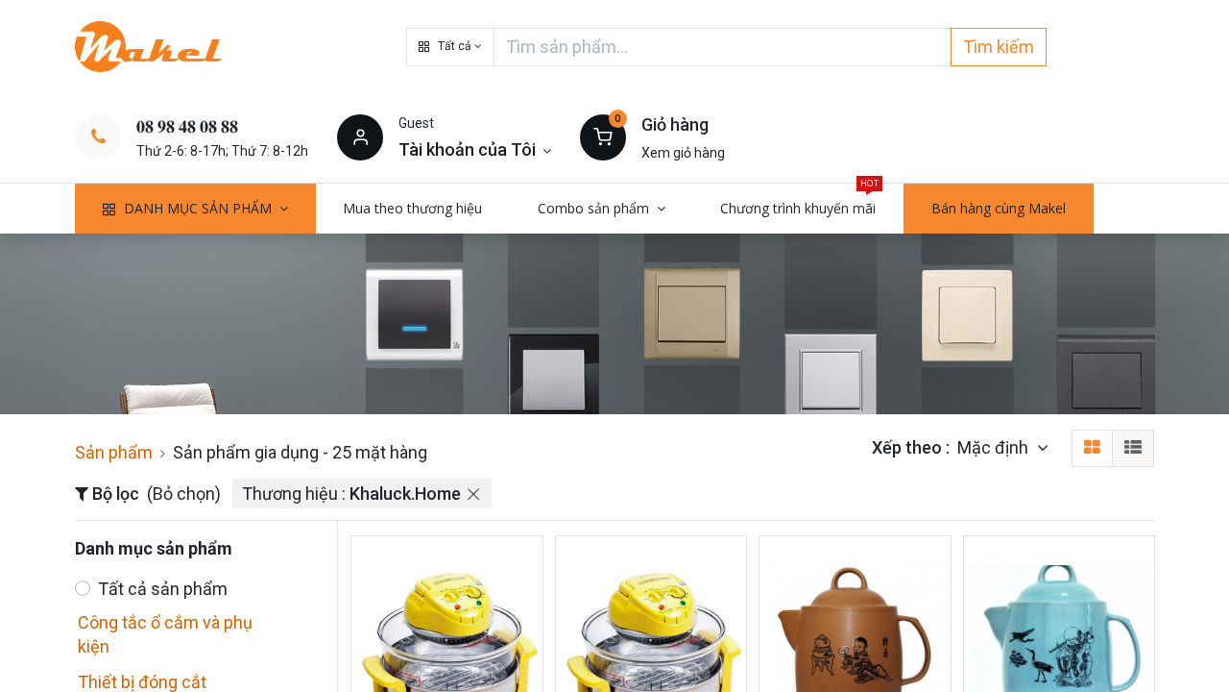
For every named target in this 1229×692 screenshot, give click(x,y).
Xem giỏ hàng (683, 153)
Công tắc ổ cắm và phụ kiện (165, 634)
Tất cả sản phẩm (163, 589)
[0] (603, 136)
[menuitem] (413, 209)
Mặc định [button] (994, 447)
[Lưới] (1092, 448)
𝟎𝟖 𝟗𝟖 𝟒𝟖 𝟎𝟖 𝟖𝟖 (187, 126)
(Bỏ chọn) (184, 493)
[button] (450, 47)
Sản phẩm (114, 452)
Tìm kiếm (998, 47)
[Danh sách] (1133, 448)
